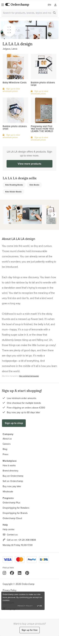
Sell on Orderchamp (13, 481)
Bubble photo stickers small (15, 127)
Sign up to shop (14, 423)
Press (5, 454)
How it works (9, 465)
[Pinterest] (27, 573)
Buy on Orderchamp (13, 475)
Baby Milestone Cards (15, 82)
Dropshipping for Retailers (16, 507)
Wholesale (8, 491)
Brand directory (10, 470)
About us (7, 438)
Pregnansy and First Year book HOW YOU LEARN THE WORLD (42, 128)
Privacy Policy (9, 590)
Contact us (12, 534)
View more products (29, 164)
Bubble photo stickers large (43, 84)
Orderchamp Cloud (12, 518)
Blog (5, 449)
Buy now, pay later (12, 486)
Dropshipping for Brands (15, 513)
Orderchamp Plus (11, 502)
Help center (9, 529)
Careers (7, 443)
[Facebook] (12, 573)
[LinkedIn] (19, 573)
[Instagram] (4, 573)
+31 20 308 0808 (27, 539)
